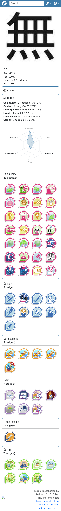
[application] (29, 145)
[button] (48, 3)
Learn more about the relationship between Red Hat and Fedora (47, 504)
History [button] (10, 90)
